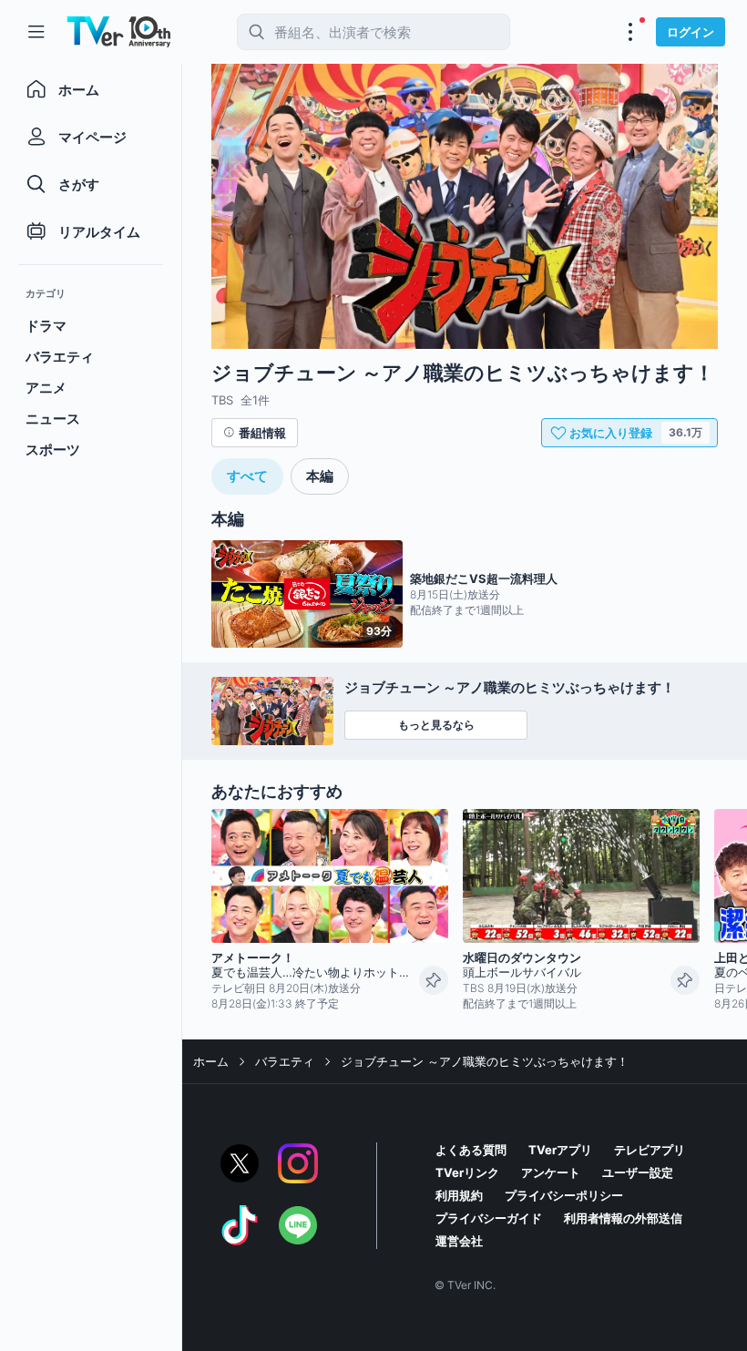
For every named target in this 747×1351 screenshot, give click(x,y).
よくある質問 (471, 1149)
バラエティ (284, 1061)
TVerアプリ (560, 1149)
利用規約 (459, 1195)
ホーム (211, 1061)
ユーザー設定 (637, 1172)
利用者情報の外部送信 (623, 1218)
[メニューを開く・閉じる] (630, 31)
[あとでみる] (433, 980)
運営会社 (459, 1240)
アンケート (550, 1172)
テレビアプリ (649, 1149)
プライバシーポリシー (564, 1195)
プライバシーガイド (488, 1218)
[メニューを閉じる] (36, 31)
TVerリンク (467, 1172)
